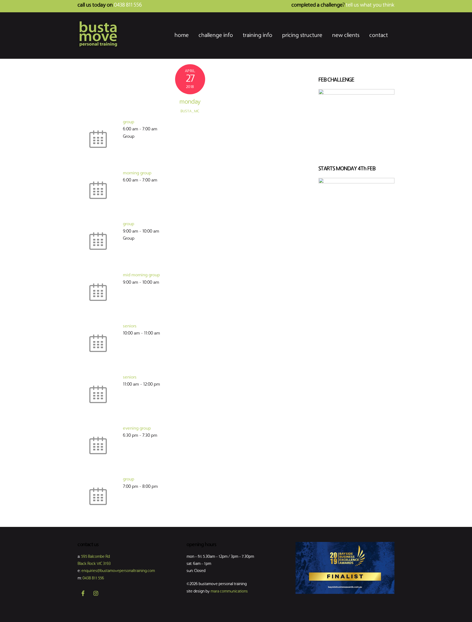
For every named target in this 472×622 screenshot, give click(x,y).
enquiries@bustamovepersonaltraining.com (118, 571)
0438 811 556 (93, 578)
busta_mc (190, 111)
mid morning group (141, 275)
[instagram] (96, 594)
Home (182, 35)
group (128, 122)
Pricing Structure (302, 35)
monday (189, 102)
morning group (137, 173)
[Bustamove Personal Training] (98, 45)
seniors (130, 326)
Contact (378, 35)
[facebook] (83, 594)
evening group (137, 428)
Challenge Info (216, 35)
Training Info (257, 35)
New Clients (345, 35)
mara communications (229, 591)
